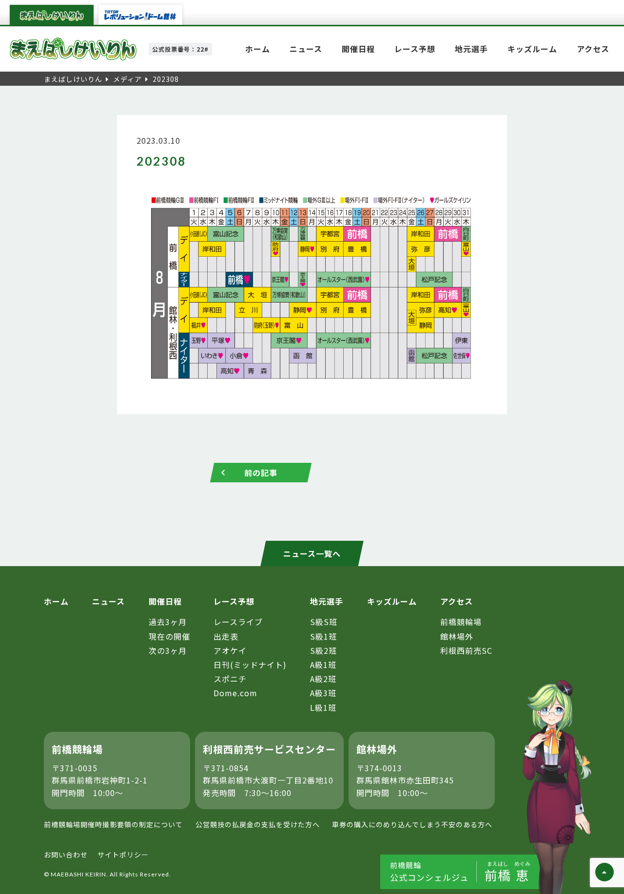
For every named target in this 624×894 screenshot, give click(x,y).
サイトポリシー (123, 854)
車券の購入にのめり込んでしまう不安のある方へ (412, 824)
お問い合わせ (66, 854)
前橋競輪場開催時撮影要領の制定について (113, 824)
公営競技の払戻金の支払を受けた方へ (257, 824)
